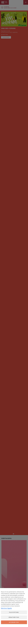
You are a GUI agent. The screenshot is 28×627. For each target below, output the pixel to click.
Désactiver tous (14, 617)
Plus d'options (14, 612)
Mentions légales (6, 608)
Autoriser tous (14, 622)
